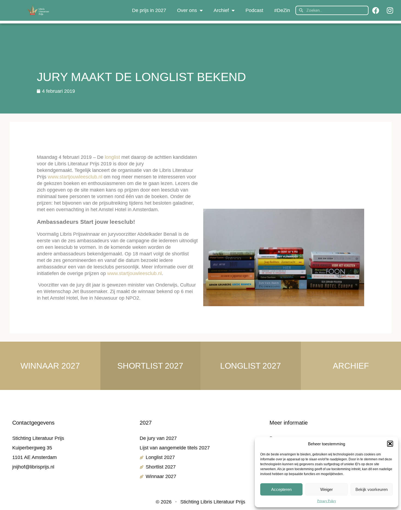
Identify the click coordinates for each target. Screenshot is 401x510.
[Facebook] (376, 10)
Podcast (254, 10)
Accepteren (281, 489)
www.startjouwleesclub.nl (75, 177)
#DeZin (282, 10)
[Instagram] (390, 10)
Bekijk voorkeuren (371, 489)
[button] (390, 443)
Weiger (326, 489)
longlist (113, 157)
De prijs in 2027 (149, 10)
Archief (221, 10)
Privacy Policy (326, 501)
